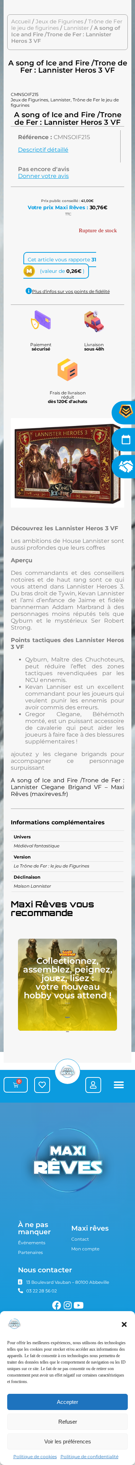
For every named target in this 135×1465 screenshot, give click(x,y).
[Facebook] (56, 1305)
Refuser (67, 1422)
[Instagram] (67, 1305)
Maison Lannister (32, 886)
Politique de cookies (35, 1456)
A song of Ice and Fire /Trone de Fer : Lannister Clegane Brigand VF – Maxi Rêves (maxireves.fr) (67, 787)
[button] (124, 1324)
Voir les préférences (67, 1441)
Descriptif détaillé (43, 149)
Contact (80, 1239)
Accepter (67, 1402)
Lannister (76, 28)
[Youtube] (78, 1305)
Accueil (21, 21)
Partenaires (30, 1252)
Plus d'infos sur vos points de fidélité (71, 291)
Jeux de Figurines (59, 21)
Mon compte (85, 1248)
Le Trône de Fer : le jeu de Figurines (51, 866)
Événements (31, 1242)
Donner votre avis (43, 176)
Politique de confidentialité (89, 1456)
